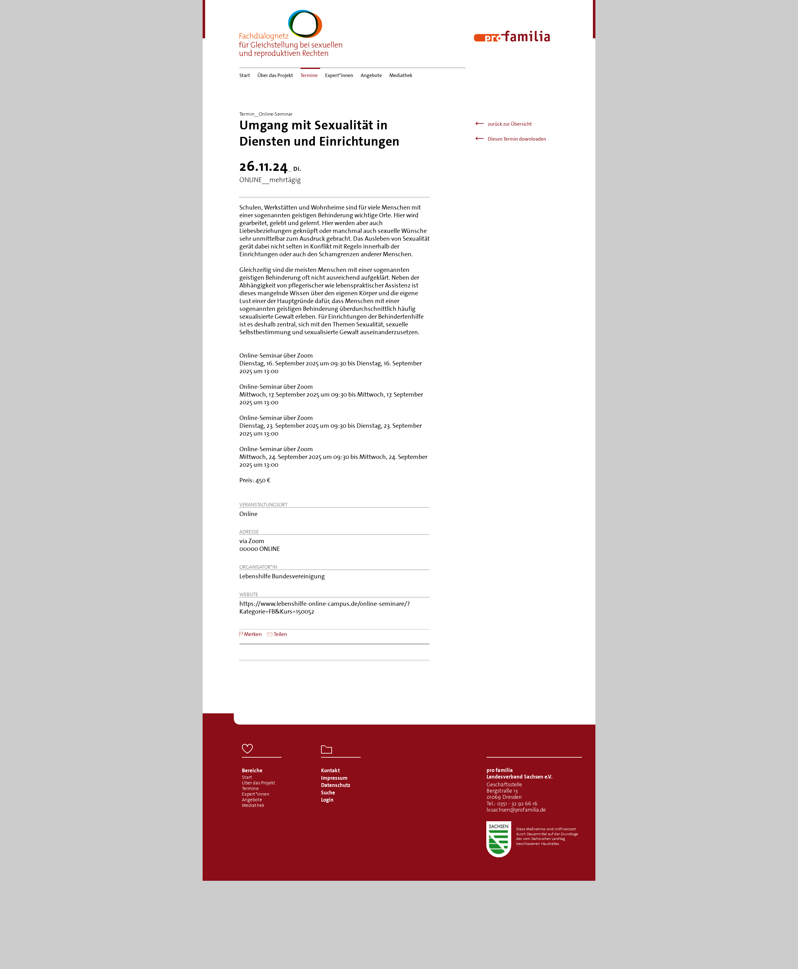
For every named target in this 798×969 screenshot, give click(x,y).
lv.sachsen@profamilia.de (516, 809)
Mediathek (400, 75)
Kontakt (330, 770)
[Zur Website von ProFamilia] (512, 36)
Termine (309, 75)
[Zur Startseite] (291, 31)
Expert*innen (339, 75)
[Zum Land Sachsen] (498, 839)
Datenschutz (335, 785)
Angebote (371, 75)
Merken (253, 634)
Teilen (280, 634)
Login (327, 799)
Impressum (334, 777)
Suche (328, 792)
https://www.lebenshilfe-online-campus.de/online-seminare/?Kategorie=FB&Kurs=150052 (324, 607)
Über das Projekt (275, 75)
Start (244, 75)
